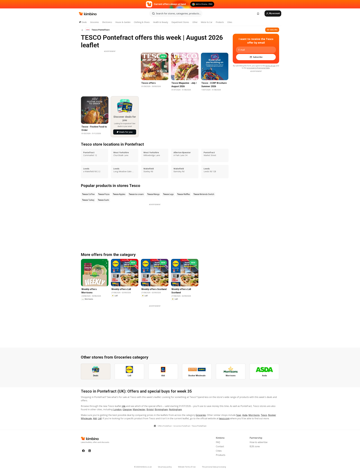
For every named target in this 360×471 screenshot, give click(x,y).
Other (195, 22)
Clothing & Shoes (142, 22)
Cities (229, 22)
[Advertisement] (109, 72)
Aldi (95, 418)
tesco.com (224, 418)
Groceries (94, 22)
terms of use (270, 66)
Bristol (150, 409)
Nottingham (175, 409)
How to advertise (258, 442)
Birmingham (161, 409)
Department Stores (180, 22)
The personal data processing (214, 467)
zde (123, 406)
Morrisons (254, 415)
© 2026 (143, 467)
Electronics (107, 22)
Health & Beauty (160, 22)
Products (220, 22)
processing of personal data (258, 68)
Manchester (139, 409)
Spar (238, 415)
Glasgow (127, 409)
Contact (220, 446)
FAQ (218, 442)
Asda (244, 415)
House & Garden (122, 22)
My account (274, 13)
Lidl (100, 418)
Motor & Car (206, 22)
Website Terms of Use (187, 467)
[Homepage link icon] (155, 426)
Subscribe (273, 30)
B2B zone (255, 446)
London (117, 409)
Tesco (264, 415)
